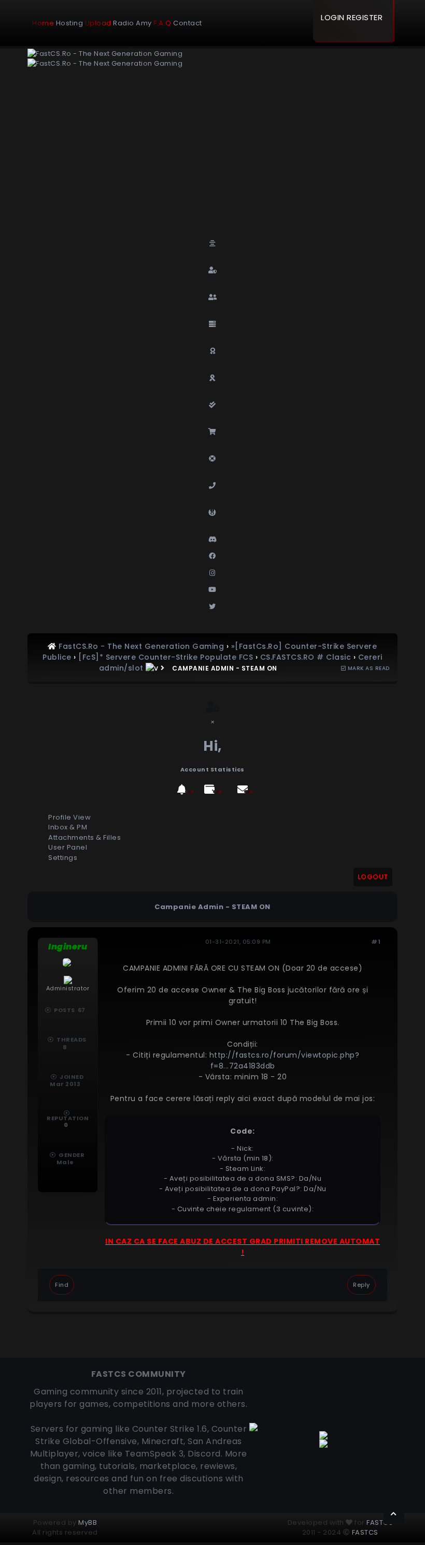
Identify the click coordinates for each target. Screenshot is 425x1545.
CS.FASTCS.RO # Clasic (305, 657)
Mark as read (368, 668)
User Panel (67, 847)
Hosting (69, 23)
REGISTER (364, 17)
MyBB (87, 1522)
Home (43, 23)
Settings (62, 858)
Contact (187, 23)
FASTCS (379, 1522)
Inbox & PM (67, 827)
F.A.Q (162, 23)
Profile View (69, 817)
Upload (98, 23)
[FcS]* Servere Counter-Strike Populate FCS (165, 657)
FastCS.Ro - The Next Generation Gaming (141, 646)
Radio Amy (132, 23)
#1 (375, 942)
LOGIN (333, 17)
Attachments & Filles (84, 837)
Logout (373, 877)
